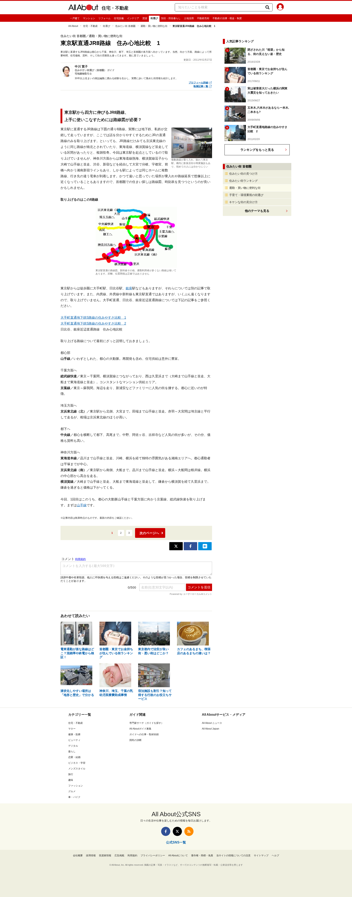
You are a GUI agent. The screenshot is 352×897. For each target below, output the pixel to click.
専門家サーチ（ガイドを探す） (146, 723)
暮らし (72, 751)
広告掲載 (119, 855)
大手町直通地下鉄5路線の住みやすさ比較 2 (93, 323)
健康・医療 (74, 734)
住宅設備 (119, 18)
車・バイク (74, 797)
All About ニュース (212, 723)
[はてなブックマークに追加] (205, 546)
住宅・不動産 (115, 8)
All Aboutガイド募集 (140, 728)
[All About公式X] (177, 831)
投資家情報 (105, 855)
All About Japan (210, 728)
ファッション (75, 785)
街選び (154, 18)
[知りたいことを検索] (267, 7)
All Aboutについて (178, 855)
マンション (89, 18)
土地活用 (189, 18)
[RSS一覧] (189, 831)
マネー (72, 728)
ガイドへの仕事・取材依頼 (144, 734)
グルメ (72, 791)
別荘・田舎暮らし (171, 18)
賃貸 (144, 18)
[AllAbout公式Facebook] (165, 831)
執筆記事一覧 (201, 86)
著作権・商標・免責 (202, 855)
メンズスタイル (76, 768)
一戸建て (75, 18)
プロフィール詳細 (198, 82)
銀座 (129, 288)
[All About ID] (280, 7)
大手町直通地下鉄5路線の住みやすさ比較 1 (93, 317)
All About (73, 26)
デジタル (73, 745)
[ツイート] (176, 546)
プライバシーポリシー (153, 855)
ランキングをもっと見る (257, 149)
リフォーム (104, 18)
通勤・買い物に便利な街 (154, 26)
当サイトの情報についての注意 (233, 855)
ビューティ (74, 740)
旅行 (70, 774)
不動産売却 (203, 18)
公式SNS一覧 (176, 842)
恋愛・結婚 (74, 757)
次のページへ (149, 533)
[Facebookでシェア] (190, 546)
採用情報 (91, 855)
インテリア (133, 18)
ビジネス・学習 (76, 762)
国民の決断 (135, 740)
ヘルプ (275, 855)
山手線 (82, 505)
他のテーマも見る (257, 210)
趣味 (70, 780)
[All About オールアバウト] (83, 8)
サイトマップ (261, 855)
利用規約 (132, 855)
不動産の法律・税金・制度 (227, 18)
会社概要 (78, 855)
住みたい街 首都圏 (125, 26)
